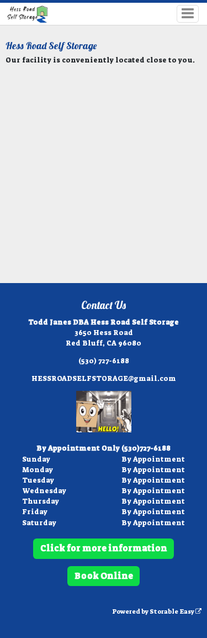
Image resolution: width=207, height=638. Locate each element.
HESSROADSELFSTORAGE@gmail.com (103, 378)
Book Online (104, 576)
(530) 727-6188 (103, 360)
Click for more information (103, 548)
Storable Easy (172, 612)
